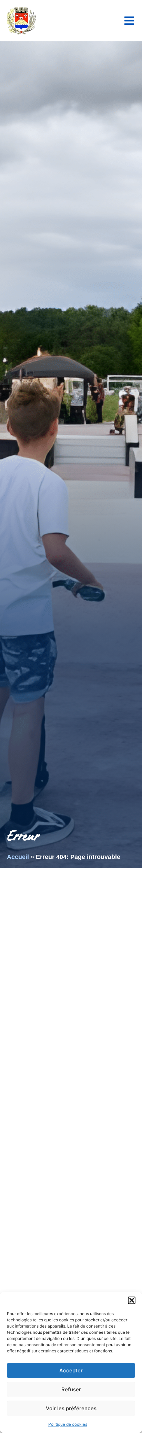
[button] (131, 1300)
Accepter (71, 1370)
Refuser (71, 1389)
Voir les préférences (71, 1408)
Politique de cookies (67, 1424)
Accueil (18, 856)
